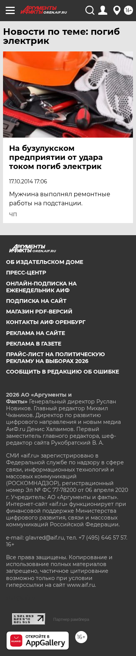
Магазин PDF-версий (39, 311)
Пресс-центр (26, 272)
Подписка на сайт (36, 301)
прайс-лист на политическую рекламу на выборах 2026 (55, 357)
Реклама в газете (33, 343)
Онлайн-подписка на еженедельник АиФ (41, 287)
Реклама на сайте (35, 333)
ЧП (13, 214)
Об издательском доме (44, 262)
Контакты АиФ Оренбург (45, 322)
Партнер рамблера (71, 619)
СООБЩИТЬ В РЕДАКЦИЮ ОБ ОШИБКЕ (62, 371)
